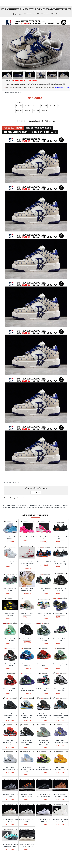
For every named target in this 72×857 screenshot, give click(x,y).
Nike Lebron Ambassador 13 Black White (27, 742)
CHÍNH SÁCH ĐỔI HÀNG (44, 132)
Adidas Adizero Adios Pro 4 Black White (26, 845)
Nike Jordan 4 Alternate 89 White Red (27, 563)
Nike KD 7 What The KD (43, 614)
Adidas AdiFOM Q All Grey (10, 795)
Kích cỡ (18, 102)
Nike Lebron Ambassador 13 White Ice (26, 769)
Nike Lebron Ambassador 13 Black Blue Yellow (27, 715)
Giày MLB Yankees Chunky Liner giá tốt (44, 507)
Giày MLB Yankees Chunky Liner (20, 505)
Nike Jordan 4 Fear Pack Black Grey (60, 563)
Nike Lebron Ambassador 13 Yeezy (43, 768)
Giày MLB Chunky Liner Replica (24, 507)
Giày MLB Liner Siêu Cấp (8, 507)
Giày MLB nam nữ (49, 505)
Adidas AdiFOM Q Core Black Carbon (43, 795)
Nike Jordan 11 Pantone (10, 538)
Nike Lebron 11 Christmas (10, 640)
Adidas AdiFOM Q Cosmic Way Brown (60, 795)
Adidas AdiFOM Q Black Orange (27, 795)
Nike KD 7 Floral (27, 614)
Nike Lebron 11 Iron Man (44, 665)
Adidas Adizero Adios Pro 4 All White (60, 820)
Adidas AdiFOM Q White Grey (44, 820)
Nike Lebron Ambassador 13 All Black (10, 715)
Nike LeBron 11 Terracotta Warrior (27, 690)
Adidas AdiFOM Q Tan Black (27, 820)
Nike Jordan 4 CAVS (44, 562)
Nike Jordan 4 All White (10, 563)
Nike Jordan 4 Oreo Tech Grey (60, 589)
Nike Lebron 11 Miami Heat (10, 690)
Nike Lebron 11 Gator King (60, 640)
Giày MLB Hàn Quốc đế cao (62, 505)
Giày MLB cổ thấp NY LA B (37, 505)
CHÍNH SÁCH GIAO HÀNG (38, 128)
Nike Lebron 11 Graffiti (10, 665)
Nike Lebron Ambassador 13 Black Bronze (43, 715)
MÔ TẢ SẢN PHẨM (13, 128)
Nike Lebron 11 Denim (27, 639)
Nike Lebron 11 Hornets (27, 665)
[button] (2, 44)
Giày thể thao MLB (60, 507)
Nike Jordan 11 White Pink (43, 538)
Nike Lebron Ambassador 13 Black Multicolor (60, 715)
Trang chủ (17, 14)
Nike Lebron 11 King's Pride (60, 665)
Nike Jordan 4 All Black (60, 538)
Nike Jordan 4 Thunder (10, 614)
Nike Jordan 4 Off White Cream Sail (27, 589)
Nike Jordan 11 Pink (27, 537)
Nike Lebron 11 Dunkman (43, 640)
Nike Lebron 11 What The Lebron (43, 690)
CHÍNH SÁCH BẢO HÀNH (16, 132)
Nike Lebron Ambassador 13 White (10, 768)
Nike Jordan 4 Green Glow (10, 589)
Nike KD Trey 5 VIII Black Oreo (60, 690)
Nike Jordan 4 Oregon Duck (43, 589)
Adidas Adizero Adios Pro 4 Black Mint (10, 845)
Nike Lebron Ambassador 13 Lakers (60, 741)
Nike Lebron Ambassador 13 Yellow (60, 768)
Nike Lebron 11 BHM (60, 614)
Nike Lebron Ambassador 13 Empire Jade (43, 742)
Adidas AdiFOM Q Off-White (10, 820)
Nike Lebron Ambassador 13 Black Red (10, 742)
